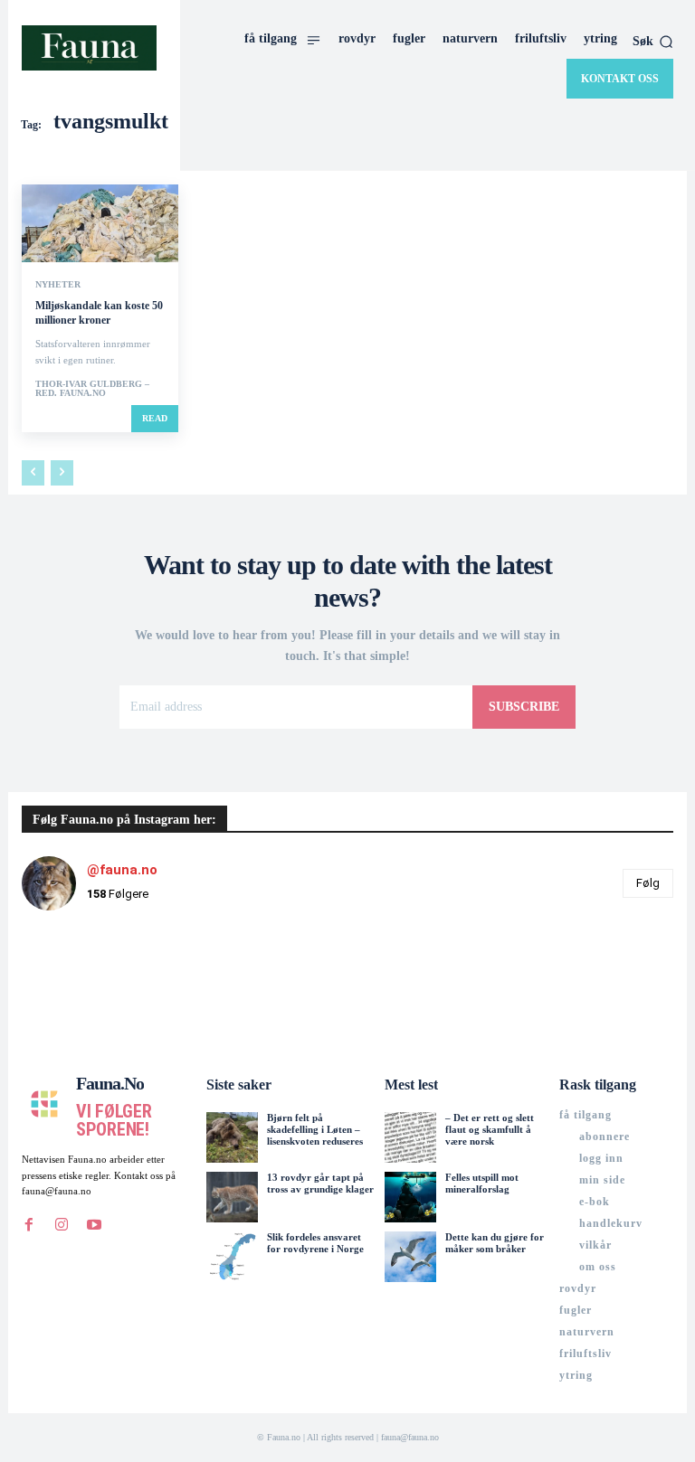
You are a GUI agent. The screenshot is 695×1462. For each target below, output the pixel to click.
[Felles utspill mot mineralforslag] (410, 1197)
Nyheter (58, 284)
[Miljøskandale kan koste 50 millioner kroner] (100, 223)
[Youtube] (94, 1225)
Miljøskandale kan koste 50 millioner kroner (99, 312)
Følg (648, 883)
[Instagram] (61, 1225)
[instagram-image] (76, 979)
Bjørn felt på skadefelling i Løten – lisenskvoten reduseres (315, 1129)
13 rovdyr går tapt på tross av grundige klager (320, 1183)
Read (154, 418)
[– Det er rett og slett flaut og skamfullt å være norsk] (410, 1137)
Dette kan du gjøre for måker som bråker (494, 1242)
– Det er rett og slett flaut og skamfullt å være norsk (489, 1129)
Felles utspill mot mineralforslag (482, 1183)
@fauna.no (122, 870)
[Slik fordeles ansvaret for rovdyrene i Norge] (231, 1256)
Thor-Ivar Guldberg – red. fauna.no (92, 388)
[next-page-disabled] (62, 473)
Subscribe (524, 706)
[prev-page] (33, 473)
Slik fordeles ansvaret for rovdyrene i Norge (315, 1242)
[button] (653, 41)
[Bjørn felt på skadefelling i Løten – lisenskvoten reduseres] (231, 1137)
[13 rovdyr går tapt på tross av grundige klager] (231, 1197)
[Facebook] (29, 1225)
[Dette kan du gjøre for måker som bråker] (410, 1256)
